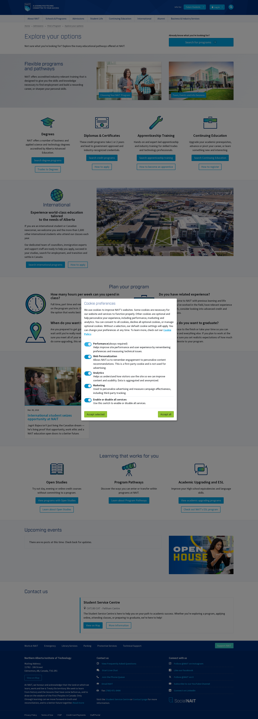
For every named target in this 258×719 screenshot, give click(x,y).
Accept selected (96, 414)
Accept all (166, 414)
